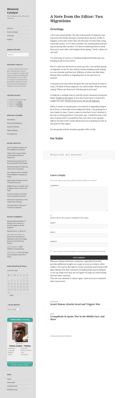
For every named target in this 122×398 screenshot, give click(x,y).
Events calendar (12, 32)
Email (53, 232)
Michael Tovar (12, 231)
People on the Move (64, 98)
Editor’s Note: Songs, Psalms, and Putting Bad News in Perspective (16, 155)
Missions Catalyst (13, 10)
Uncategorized (12, 134)
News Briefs (11, 120)
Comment (55, 185)
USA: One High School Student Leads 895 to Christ (17, 255)
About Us (23, 231)
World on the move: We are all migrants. (82, 101)
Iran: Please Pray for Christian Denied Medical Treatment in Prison (17, 174)
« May (11, 295)
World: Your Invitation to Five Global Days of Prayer (17, 201)
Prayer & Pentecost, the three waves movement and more (17, 195)
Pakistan (27, 346)
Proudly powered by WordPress (61, 336)
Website (53, 241)
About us (10, 28)
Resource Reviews (13, 127)
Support (10, 39)
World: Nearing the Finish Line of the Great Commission (17, 168)
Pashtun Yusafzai (15, 346)
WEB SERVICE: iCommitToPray (15, 248)
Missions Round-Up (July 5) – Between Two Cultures (17, 222)
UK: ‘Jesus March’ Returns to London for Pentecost (16, 206)
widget (26, 365)
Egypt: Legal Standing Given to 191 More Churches (17, 181)
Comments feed (12, 386)
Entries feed (11, 382)
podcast (19, 365)
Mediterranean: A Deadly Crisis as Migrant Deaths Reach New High (17, 188)
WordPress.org (12, 390)
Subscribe (10, 36)
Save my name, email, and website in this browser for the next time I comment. (79, 251)
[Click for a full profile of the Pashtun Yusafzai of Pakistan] (20, 332)
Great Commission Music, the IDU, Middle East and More (17, 148)
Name (53, 223)
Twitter (20, 106)
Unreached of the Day (17, 363)
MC (68, 155)
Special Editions (12, 130)
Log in (9, 379)
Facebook (19, 104)
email (20, 102)
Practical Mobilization (14, 123)
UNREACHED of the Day (20, 320)
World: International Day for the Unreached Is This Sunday (17, 162)
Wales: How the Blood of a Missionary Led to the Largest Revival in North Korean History (17, 240)
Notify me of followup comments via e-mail (69, 218)
